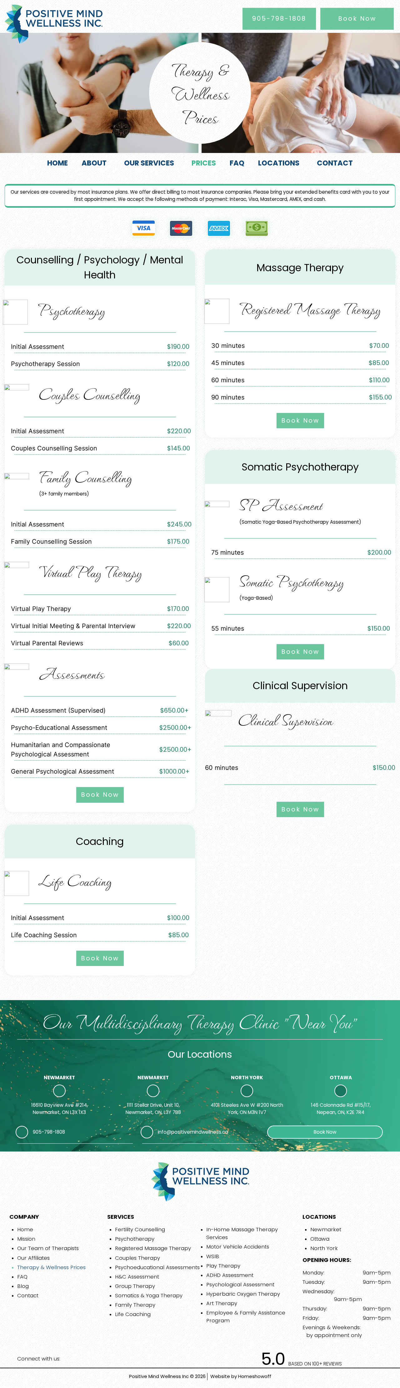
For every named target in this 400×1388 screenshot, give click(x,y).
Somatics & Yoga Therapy (148, 1295)
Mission (26, 1239)
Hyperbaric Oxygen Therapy (243, 1294)
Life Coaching (133, 1314)
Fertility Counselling (140, 1229)
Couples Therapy (137, 1258)
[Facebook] (69, 1359)
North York (324, 1248)
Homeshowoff (254, 1376)
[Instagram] (82, 1359)
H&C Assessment (137, 1276)
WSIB (212, 1256)
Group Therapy (135, 1286)
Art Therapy (221, 1303)
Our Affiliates (33, 1258)
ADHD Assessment (229, 1275)
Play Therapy (223, 1265)
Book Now (357, 18)
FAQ (22, 1276)
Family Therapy (135, 1305)
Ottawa (319, 1239)
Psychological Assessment (240, 1284)
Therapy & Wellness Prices (51, 1267)
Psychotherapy (134, 1239)
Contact (27, 1295)
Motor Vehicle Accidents (237, 1246)
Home (25, 1229)
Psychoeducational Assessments (157, 1267)
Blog (23, 1286)
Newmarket (325, 1229)
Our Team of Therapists (48, 1248)
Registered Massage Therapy (153, 1248)
